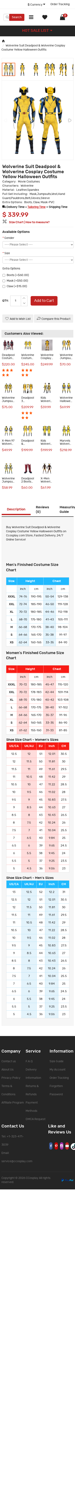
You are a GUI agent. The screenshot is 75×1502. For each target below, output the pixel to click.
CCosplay (32, 1178)
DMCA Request (35, 1119)
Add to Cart (44, 301)
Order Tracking (60, 4)
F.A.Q (29, 1061)
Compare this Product (55, 319)
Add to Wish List (20, 319)
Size (6, 253)
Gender (8, 238)
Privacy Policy (10, 1077)
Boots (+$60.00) (18, 275)
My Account (57, 1069)
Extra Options (11, 268)
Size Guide (57, 1061)
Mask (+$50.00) (17, 280)
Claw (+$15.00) (17, 286)
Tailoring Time (37, 207)
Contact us (8, 1061)
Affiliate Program (12, 1102)
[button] (22, 69)
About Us (7, 1069)
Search (17, 17)
